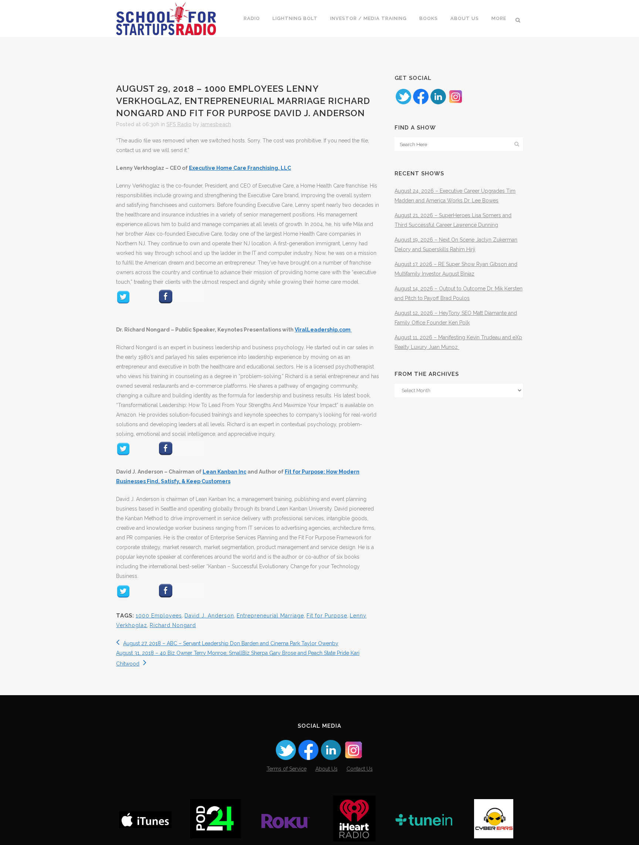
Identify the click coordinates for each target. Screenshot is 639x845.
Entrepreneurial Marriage (270, 616)
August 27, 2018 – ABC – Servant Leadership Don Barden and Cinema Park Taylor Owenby (230, 643)
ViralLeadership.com (323, 330)
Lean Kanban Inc (224, 472)
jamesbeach (216, 124)
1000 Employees (159, 616)
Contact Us (359, 769)
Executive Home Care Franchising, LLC (240, 168)
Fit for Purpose (327, 616)
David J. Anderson (209, 616)
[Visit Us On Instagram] (455, 103)
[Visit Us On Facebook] (420, 103)
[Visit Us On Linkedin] (438, 103)
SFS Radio (179, 124)
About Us (326, 769)
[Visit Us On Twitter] (403, 103)
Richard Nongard (173, 625)
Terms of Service (287, 769)
